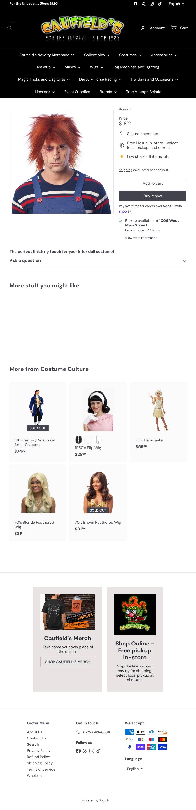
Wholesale (35, 775)
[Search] (9, 27)
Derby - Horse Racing (98, 79)
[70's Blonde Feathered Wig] (37, 502)
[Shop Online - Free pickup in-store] (135, 614)
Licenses (43, 91)
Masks (71, 67)
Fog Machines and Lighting (136, 67)
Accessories (162, 54)
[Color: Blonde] (88, 440)
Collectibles (95, 54)
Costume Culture (64, 369)
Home (123, 109)
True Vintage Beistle (143, 91)
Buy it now (153, 195)
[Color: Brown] (98, 440)
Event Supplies (77, 91)
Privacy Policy (38, 750)
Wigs (94, 67)
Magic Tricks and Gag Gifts (42, 79)
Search (33, 744)
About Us (35, 732)
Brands (106, 91)
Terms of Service (41, 769)
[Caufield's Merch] (67, 612)
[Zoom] (61, 162)
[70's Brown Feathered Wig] (98, 500)
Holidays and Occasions (152, 79)
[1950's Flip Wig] (98, 422)
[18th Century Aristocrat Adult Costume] (37, 420)
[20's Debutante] (158, 418)
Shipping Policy (40, 763)
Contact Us (36, 738)
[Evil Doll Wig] (22, 324)
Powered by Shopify (96, 800)
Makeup (44, 67)
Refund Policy (38, 757)
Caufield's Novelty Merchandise (47, 54)
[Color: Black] (78, 440)
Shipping (125, 170)
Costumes (128, 54)
